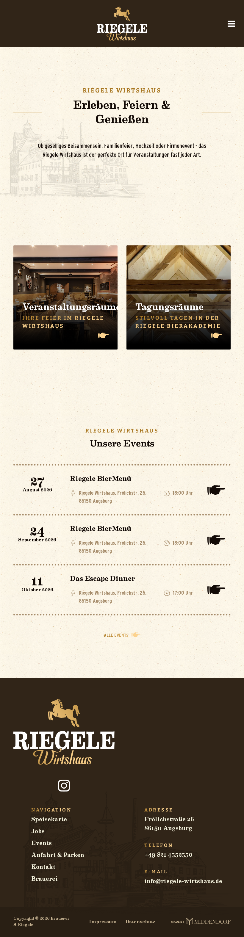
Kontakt (43, 867)
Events (41, 843)
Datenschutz (140, 921)
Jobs (38, 831)
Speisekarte (49, 819)
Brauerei (44, 879)
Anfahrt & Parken (57, 855)
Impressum (103, 921)
